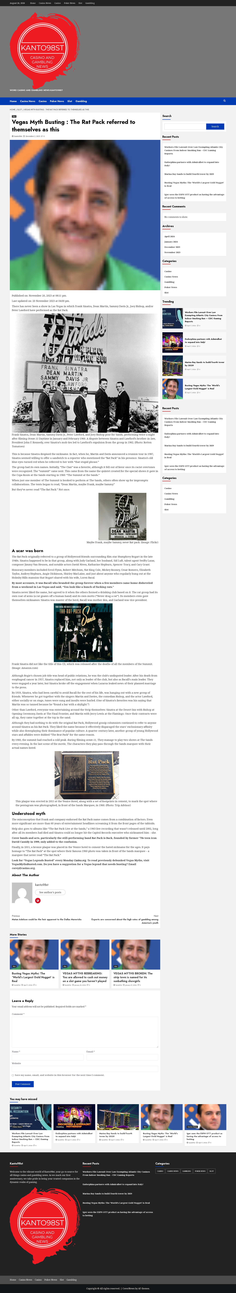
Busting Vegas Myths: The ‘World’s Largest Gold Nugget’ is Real (33, 977)
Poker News (69, 3)
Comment (18, 1014)
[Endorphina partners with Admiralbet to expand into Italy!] (74, 1117)
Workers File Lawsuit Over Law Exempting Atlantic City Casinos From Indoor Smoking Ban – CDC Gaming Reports (193, 150)
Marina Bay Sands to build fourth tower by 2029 (189, 174)
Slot (80, 3)
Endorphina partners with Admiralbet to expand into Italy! (191, 164)
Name (16, 1051)
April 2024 (169, 236)
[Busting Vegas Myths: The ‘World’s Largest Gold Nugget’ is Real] (34, 955)
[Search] (224, 100)
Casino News (45, 3)
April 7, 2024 (28, 985)
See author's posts (50, 892)
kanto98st (18, 136)
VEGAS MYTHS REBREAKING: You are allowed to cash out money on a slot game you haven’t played (85, 977)
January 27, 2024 (131, 985)
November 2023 (172, 252)
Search (166, 116)
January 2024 (171, 241)
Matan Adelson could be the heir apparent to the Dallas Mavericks (47, 917)
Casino (57, 3)
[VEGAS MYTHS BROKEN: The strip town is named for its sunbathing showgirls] (135, 955)
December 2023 (172, 247)
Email (90, 1051)
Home (33, 3)
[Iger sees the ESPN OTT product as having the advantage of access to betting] (205, 1117)
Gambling (90, 3)
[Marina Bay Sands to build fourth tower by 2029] (118, 1117)
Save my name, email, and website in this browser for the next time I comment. (59, 1075)
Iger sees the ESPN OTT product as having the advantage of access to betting (194, 196)
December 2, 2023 (33, 136)
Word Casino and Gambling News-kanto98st (36, 90)
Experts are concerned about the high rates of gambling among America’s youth (125, 919)
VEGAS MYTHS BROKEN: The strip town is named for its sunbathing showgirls (133, 977)
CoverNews (129, 1288)
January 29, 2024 (80, 985)
